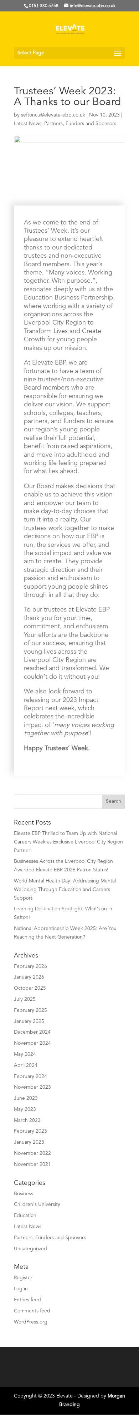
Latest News (27, 123)
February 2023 (30, 1131)
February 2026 (30, 966)
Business (23, 1193)
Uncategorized (30, 1248)
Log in (21, 1288)
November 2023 (32, 1087)
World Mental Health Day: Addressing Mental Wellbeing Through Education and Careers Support (65, 890)
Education (25, 1215)
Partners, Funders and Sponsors (80, 123)
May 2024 (25, 1054)
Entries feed (27, 1299)
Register (23, 1277)
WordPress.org (30, 1322)
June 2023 (26, 1098)
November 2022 (32, 1153)
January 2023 (29, 1142)
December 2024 (32, 1032)
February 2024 (30, 1076)
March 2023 (27, 1120)
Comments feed (32, 1310)
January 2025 (29, 1021)
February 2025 (30, 1010)
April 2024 (25, 1065)
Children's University (37, 1204)
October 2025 (30, 988)
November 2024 (32, 1043)
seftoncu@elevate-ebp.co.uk (53, 115)
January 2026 (29, 977)
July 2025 (25, 999)
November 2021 (32, 1164)
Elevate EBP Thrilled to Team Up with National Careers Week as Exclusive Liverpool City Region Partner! (68, 842)
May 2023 (25, 1109)
